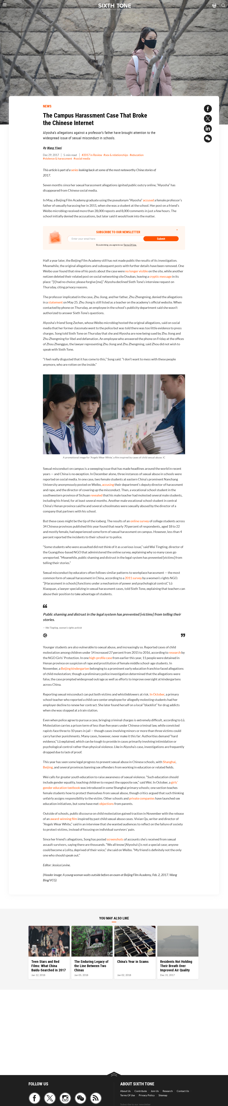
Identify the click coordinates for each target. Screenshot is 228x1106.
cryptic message (160, 276)
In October (157, 694)
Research (168, 1091)
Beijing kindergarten (75, 668)
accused (148, 200)
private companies (142, 798)
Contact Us (183, 1091)
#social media (82, 158)
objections (106, 804)
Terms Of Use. (130, 245)
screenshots (115, 839)
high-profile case (100, 658)
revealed (96, 495)
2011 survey (133, 578)
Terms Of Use (127, 1095)
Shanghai (169, 762)
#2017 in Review (92, 155)
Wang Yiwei (54, 148)
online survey (139, 521)
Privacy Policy (147, 1095)
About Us (125, 1091)
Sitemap (163, 1095)
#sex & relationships (115, 155)
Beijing (48, 767)
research (175, 652)
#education (137, 155)
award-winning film (63, 819)
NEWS (47, 106)
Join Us (155, 1091)
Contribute (140, 1091)
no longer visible (136, 271)
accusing (108, 484)
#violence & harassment (57, 158)
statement (55, 302)
